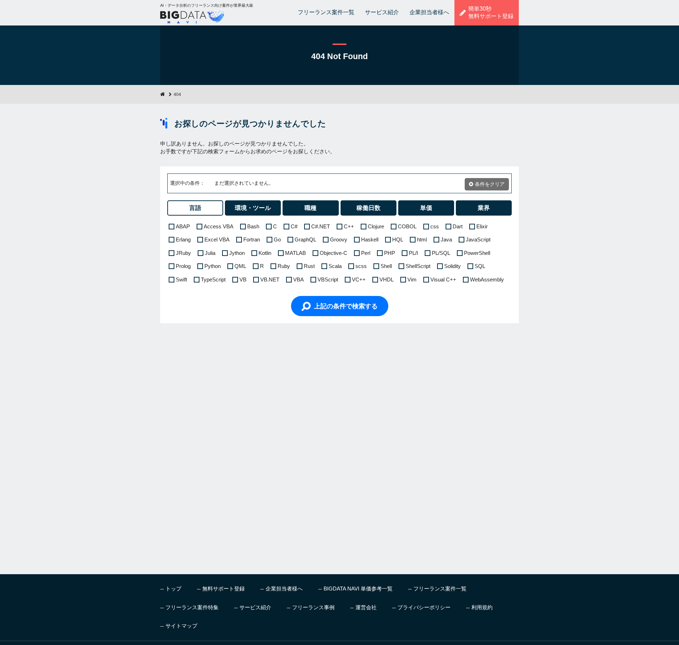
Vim (412, 279)
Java (446, 239)
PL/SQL (441, 253)
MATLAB (295, 253)
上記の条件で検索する (346, 306)
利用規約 (482, 607)
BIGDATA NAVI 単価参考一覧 (358, 589)
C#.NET (320, 226)
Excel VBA (217, 239)
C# (294, 226)
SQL (480, 266)
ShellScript (418, 266)
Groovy (338, 239)
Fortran (251, 239)
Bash (253, 226)
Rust (309, 266)
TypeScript (213, 279)
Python (212, 266)
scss (361, 266)
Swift (181, 279)
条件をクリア (490, 184)
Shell (386, 266)
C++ (349, 226)
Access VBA (218, 226)
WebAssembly (487, 279)
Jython (237, 253)
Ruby (284, 266)
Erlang (183, 239)
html (422, 239)
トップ (173, 589)
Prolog (183, 266)
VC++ (359, 279)
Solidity (452, 266)
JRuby (183, 253)
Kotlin (265, 253)
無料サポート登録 (223, 589)
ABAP (183, 226)
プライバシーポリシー (424, 607)
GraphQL (305, 239)
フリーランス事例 (313, 607)
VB (242, 279)
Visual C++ (443, 279)
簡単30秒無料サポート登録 (490, 12)
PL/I (413, 253)
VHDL (386, 279)
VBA (298, 279)
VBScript (328, 279)
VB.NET (269, 279)
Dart (458, 226)
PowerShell (477, 253)
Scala (335, 266)
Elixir (482, 226)
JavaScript (478, 239)
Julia (210, 253)
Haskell (369, 239)
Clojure (376, 226)
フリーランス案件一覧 (326, 12)
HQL (397, 239)
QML (240, 266)
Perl (365, 253)
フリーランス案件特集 (192, 607)
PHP (389, 253)
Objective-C (333, 253)
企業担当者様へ (429, 12)
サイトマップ (181, 626)
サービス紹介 (382, 12)
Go (277, 239)
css (434, 226)
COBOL (407, 226)
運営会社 (366, 607)
